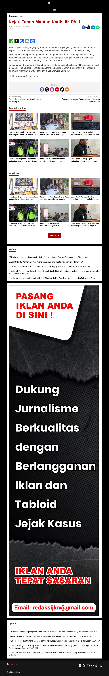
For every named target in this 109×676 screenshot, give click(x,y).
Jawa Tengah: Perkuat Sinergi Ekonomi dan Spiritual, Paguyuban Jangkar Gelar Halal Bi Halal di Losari (50, 266)
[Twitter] (47, 89)
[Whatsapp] (98, 27)
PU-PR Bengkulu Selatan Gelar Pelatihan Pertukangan (25, 99)
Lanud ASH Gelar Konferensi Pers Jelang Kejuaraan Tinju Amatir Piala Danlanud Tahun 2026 (46, 262)
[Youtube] (57, 89)
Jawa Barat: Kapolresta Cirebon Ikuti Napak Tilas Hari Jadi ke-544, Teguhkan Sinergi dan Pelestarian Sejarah (23, 133)
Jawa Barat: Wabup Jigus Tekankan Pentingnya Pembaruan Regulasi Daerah (85, 160)
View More (54, 235)
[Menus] (9, 3)
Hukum (11, 28)
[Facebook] (42, 89)
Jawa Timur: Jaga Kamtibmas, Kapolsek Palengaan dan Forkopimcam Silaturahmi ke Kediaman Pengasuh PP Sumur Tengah (53, 160)
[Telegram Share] (93, 27)
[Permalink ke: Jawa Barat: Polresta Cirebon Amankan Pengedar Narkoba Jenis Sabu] (85, 121)
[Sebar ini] (84, 27)
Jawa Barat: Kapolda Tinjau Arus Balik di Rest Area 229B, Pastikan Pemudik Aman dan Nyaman (22, 160)
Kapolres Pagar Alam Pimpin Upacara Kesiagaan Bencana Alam (81, 99)
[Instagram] (52, 89)
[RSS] (67, 89)
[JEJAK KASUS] (55, 3)
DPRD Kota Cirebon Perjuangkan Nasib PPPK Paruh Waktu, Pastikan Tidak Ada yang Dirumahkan (48, 257)
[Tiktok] (62, 89)
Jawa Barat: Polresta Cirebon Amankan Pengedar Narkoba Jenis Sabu (85, 133)
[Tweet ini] (88, 27)
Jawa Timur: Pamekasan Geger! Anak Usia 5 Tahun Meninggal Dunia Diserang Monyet (53, 133)
